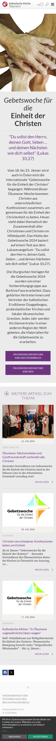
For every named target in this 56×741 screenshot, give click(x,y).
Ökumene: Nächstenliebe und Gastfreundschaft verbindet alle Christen (23, 457)
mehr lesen (42, 482)
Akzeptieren (40, 736)
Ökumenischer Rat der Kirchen (28, 370)
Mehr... (5, 731)
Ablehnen (14, 736)
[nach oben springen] (28, 687)
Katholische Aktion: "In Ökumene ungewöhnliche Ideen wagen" (24, 631)
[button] (5, 672)
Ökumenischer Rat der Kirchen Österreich (28, 356)
